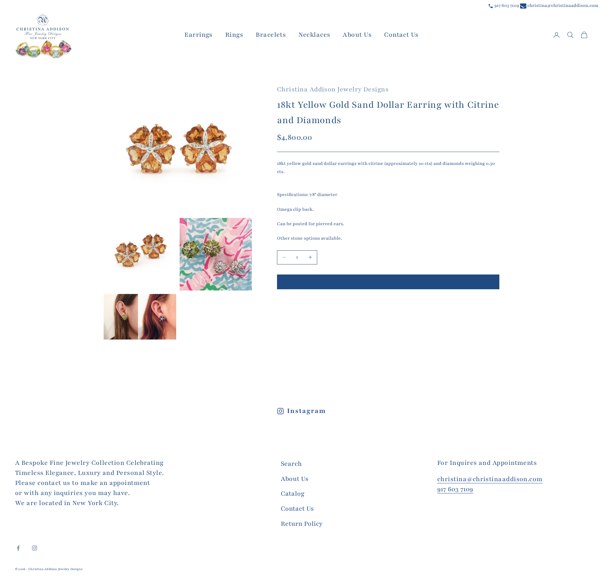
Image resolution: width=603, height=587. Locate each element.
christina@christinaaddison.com (562, 5)
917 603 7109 (506, 5)
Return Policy (302, 523)
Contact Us (401, 34)
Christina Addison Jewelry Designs (332, 89)
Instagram (306, 411)
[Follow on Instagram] (34, 548)
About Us (357, 34)
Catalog (292, 493)
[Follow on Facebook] (18, 548)
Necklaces (314, 34)
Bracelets (271, 34)
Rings (234, 34)
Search (291, 463)
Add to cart (388, 282)
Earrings (198, 34)
